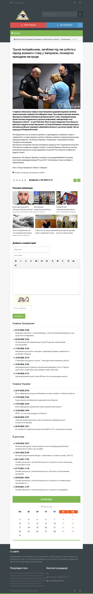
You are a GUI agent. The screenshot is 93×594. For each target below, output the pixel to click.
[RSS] (80, 2)
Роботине (18, 578)
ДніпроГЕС (29, 573)
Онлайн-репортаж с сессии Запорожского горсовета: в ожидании (41, 490)
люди (24, 583)
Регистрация (30, 25)
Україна (24, 578)
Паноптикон (33, 591)
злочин (37, 581)
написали (16, 130)
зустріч (42, 581)
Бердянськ (14, 573)
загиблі (42, 173)
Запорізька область (17, 576)
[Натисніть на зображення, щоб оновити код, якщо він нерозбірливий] (22, 300)
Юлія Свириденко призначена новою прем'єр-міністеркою (38, 407)
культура (19, 583)
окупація (20, 586)
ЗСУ (34, 573)
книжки (13, 583)
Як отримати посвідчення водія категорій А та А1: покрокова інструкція (43, 429)
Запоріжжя (33, 173)
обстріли (13, 586)
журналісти (20, 581)
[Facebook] (74, 2)
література (30, 583)
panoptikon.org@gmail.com (59, 577)
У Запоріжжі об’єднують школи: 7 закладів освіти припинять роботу (42, 361)
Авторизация (66, 25)
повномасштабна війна (36, 586)
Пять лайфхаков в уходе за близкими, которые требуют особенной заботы (45, 393)
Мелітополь (39, 576)
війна (34, 578)
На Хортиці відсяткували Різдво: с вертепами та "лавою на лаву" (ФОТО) (44, 455)
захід (32, 581)
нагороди (24, 173)
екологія (13, 581)
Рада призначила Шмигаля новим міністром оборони (36, 400)
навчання (37, 583)
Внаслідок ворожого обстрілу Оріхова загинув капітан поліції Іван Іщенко (23, 209)
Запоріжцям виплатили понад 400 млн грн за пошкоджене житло (41, 376)
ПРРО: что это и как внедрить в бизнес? (31, 413)
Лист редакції (18, 3)
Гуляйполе (21, 573)
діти (44, 578)
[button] (15, 261)
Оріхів (12, 578)
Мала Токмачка (29, 576)
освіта (25, 586)
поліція (17, 173)
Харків (29, 578)
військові (39, 578)
